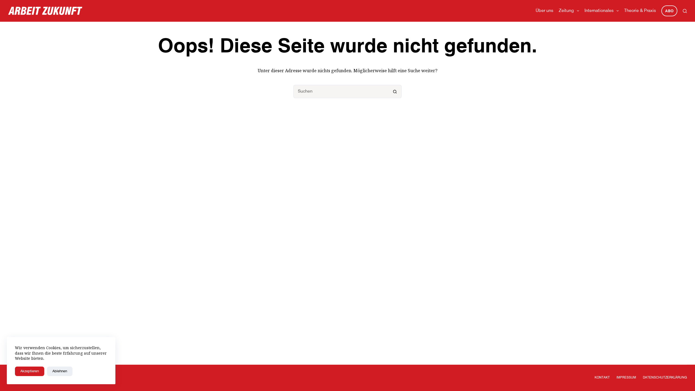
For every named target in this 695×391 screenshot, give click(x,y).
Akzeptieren (29, 371)
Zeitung (566, 11)
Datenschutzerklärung (665, 377)
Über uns (544, 11)
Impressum (626, 377)
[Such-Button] (395, 91)
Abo (669, 11)
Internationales (599, 11)
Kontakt (602, 377)
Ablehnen (59, 371)
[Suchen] (685, 11)
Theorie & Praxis (640, 11)
